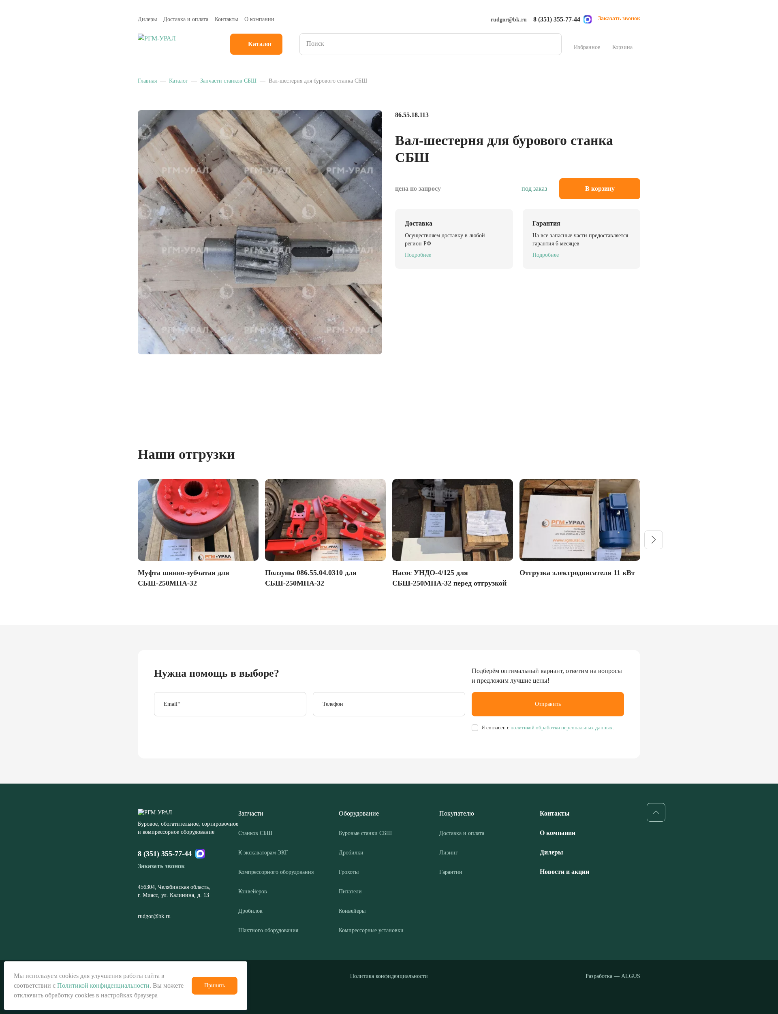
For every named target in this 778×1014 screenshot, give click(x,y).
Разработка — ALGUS (613, 976)
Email (172, 704)
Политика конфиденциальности (389, 976)
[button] (653, 539)
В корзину (600, 188)
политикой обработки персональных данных (561, 727)
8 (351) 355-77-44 (556, 19)
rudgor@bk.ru (509, 20)
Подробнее (418, 255)
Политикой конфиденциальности (103, 985)
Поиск (553, 44)
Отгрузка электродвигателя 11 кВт (577, 573)
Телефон (333, 704)
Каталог (260, 43)
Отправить (548, 704)
